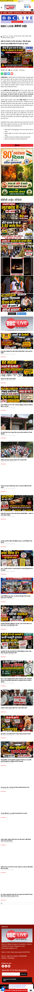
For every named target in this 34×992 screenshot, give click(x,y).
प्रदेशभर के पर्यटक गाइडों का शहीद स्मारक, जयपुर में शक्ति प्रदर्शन (14, 707)
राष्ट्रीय (5, 12)
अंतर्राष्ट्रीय (10, 12)
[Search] (32, 10)
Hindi (21, 1)
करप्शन (23, 36)
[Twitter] (27, 7)
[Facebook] (25, 7)
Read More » (3, 356)
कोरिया (26, 36)
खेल (29, 12)
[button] (2, 74)
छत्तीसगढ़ (4, 37)
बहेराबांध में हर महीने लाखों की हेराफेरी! (8, 378)
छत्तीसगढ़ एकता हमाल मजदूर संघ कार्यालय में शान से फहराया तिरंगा (14, 460)
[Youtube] (30, 7)
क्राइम (30, 36)
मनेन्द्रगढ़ (8, 37)
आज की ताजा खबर (18, 12)
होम (1, 12)
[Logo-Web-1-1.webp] (17, 330)
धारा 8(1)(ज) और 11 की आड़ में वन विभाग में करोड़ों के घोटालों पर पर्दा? (15, 787)
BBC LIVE (21, 987)
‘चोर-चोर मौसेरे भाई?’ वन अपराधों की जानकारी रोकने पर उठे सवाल (14, 813)
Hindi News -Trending (7, 36)
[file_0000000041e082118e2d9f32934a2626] (17, 195)
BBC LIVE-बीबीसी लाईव (14, 26)
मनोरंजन (25, 12)
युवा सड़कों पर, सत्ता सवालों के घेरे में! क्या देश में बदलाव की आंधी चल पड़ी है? (16, 733)
